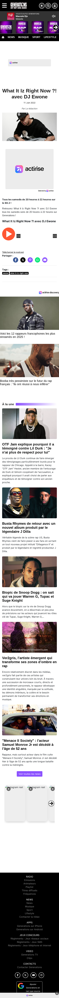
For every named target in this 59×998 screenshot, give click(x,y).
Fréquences (29, 893)
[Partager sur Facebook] (15, 261)
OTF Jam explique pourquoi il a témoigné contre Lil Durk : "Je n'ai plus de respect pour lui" (28, 448)
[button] (15, 803)
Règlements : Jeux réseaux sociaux (30, 938)
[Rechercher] (48, 6)
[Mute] (54, 16)
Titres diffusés (29, 890)
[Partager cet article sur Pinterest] (29, 261)
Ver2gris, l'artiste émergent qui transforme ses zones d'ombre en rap (29, 662)
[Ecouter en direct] (42, 6)
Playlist (29, 887)
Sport (36, 37)
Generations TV (29, 954)
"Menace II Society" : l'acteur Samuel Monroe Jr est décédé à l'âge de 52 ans (27, 745)
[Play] (3, 25)
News (11, 37)
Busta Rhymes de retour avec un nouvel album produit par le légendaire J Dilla (28, 527)
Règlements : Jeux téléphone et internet (29, 945)
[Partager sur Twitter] (22, 261)
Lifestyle (50, 37)
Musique (23, 37)
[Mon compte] (55, 6)
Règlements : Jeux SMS (29, 942)
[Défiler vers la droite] (51, 803)
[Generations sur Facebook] (17, 975)
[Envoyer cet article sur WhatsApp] (37, 261)
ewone (5, 273)
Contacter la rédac (29, 916)
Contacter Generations (29, 967)
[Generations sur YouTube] (33, 975)
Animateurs (29, 883)
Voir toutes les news (30, 773)
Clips (29, 958)
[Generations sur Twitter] (25, 975)
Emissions (29, 880)
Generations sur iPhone (29, 925)
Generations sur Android (29, 929)
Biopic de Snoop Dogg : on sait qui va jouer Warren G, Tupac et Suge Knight (28, 596)
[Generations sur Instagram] (41, 975)
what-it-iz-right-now (19, 273)
